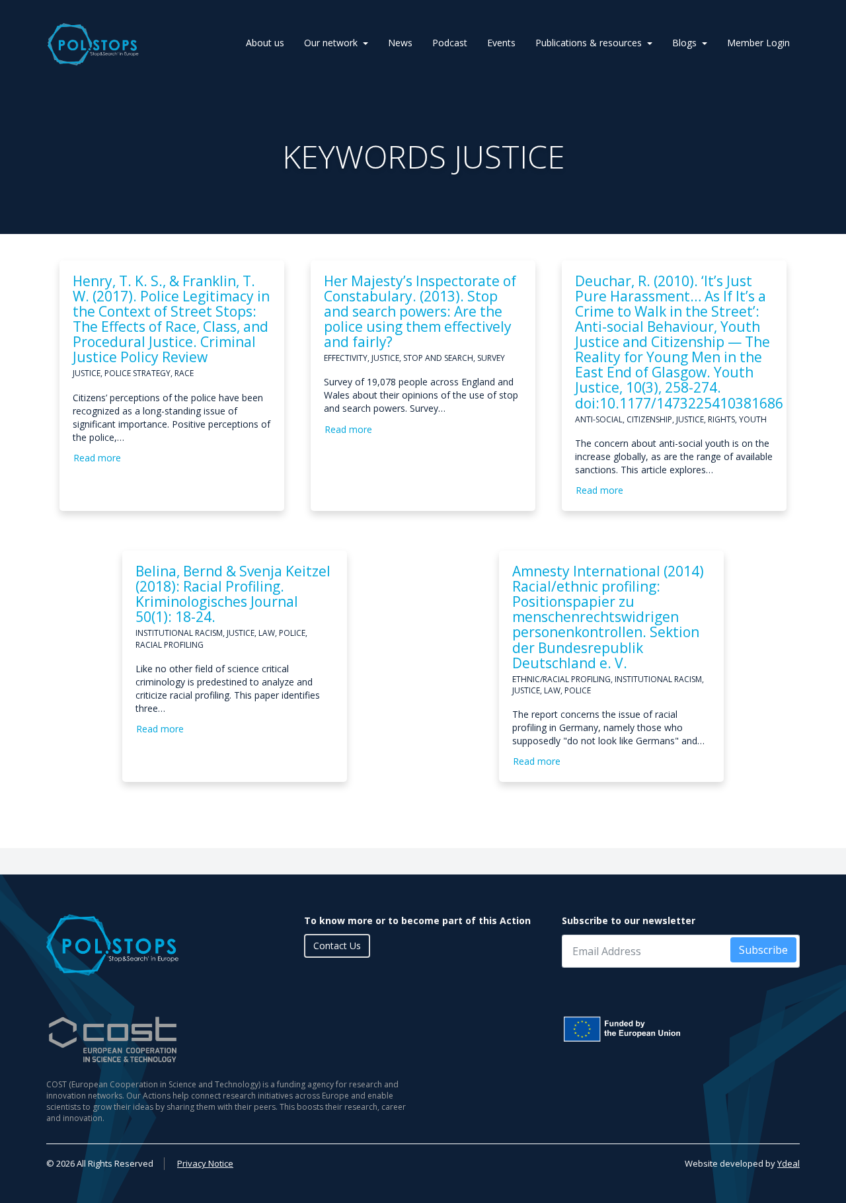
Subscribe (763, 950)
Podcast (449, 42)
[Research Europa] (681, 1029)
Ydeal (788, 1163)
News (400, 42)
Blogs (684, 42)
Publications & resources (588, 42)
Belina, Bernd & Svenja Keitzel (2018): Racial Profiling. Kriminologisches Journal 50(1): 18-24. (232, 594)
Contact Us (337, 945)
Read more (97, 457)
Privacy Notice (205, 1163)
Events (501, 42)
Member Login (758, 42)
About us (265, 42)
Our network (331, 42)
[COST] (229, 1039)
